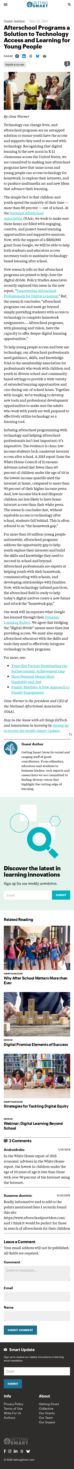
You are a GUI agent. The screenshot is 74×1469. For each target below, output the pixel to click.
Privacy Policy (13, 1404)
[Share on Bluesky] (37, 56)
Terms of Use (13, 1408)
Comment (12, 1262)
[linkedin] (15, 1451)
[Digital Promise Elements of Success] (37, 1014)
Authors (9, 1417)
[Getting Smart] (37, 4)
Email (8, 1288)
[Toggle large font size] (70, 734)
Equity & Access (15, 64)
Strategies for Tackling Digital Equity (36, 1106)
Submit (61, 895)
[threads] (22, 1451)
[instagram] (9, 1451)
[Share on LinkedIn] (24, 56)
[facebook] (5, 1451)
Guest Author (14, 20)
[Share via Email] (44, 56)
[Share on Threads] (31, 56)
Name (9, 1307)
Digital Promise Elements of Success (36, 1044)
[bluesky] (28, 1451)
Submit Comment (20, 1330)
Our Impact (47, 1422)
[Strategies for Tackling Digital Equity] (37, 1076)
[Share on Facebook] (17, 56)
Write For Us (12, 1413)
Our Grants (47, 1413)
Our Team (46, 1417)
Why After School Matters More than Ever (35, 980)
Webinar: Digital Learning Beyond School (33, 1125)
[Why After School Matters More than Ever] (37, 948)
